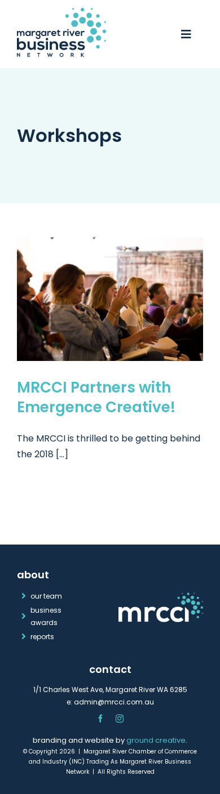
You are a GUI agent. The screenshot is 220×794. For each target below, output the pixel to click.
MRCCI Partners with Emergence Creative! (96, 397)
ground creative (156, 740)
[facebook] (100, 718)
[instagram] (120, 718)
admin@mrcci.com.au (114, 702)
